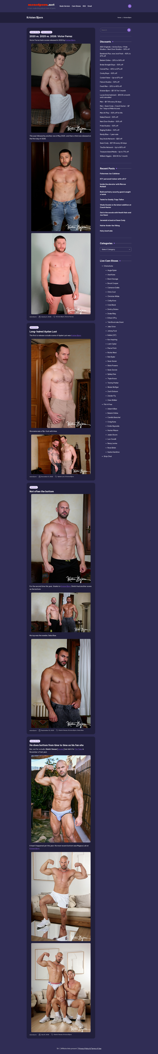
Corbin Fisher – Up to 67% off (111, 78)
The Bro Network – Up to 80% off (113, 147)
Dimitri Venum (63, 730)
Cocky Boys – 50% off (108, 73)
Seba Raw (80, 730)
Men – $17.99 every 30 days (110, 102)
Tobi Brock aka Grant (116, 322)
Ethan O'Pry (112, 318)
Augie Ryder (112, 270)
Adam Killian (112, 409)
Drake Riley (112, 314)
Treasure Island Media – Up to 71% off (114, 152)
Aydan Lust (61, 476)
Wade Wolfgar (113, 387)
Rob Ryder (111, 357)
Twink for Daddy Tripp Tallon (112, 200)
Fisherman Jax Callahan (110, 174)
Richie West (112, 353)
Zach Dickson (113, 391)
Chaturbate (108, 266)
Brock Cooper (113, 283)
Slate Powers (113, 366)
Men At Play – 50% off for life (111, 113)
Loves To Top (35, 32)
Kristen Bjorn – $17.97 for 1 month (113, 91)
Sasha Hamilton (114, 452)
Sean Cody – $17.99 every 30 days (113, 143)
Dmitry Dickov (113, 309)
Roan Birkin (112, 448)
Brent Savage (113, 279)
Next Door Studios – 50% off (111, 121)
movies (61, 749)
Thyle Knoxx (112, 378)
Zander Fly (112, 396)
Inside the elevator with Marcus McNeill (113, 185)
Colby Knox (112, 301)
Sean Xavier (112, 361)
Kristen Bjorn (70, 40)
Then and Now (46, 32)
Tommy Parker (113, 383)
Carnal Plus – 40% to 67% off (111, 69)
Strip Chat (108, 456)
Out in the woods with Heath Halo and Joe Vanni (115, 214)
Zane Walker (112, 400)
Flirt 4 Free (108, 404)
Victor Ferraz (69, 316)
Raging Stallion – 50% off (109, 130)
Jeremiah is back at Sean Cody (112, 220)
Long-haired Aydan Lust (43, 331)
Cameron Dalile (113, 288)
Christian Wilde (113, 296)
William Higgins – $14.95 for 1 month (114, 156)
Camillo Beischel (114, 417)
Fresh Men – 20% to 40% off (111, 86)
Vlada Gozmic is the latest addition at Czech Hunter (115, 206)
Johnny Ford (112, 331)
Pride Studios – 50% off (109, 126)
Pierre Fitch (112, 348)
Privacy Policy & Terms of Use (89, 1049)
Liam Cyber (112, 344)
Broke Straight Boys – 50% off (111, 65)
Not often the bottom (42, 491)
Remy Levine (112, 443)
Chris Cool (112, 292)
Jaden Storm (112, 435)
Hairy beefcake (106, 231)
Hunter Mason (113, 430)
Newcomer (34, 327)
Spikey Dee (112, 374)
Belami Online (113, 413)
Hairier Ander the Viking (110, 225)
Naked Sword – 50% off (109, 117)
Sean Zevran (112, 370)
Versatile (34, 487)
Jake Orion (112, 327)
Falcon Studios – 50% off (109, 82)
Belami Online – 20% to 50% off (112, 60)
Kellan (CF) (112, 335)
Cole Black (112, 305)
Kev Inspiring (112, 340)
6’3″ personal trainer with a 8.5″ (113, 179)
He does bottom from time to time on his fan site (57, 745)
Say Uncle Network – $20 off (111, 139)
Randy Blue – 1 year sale (109, 134)
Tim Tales (78, 749)
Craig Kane (112, 422)
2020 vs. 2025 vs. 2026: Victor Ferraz (51, 36)
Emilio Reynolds (113, 426)
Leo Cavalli (112, 439)
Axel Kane (111, 275)
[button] (129, 30)
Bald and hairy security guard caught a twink (115, 193)
